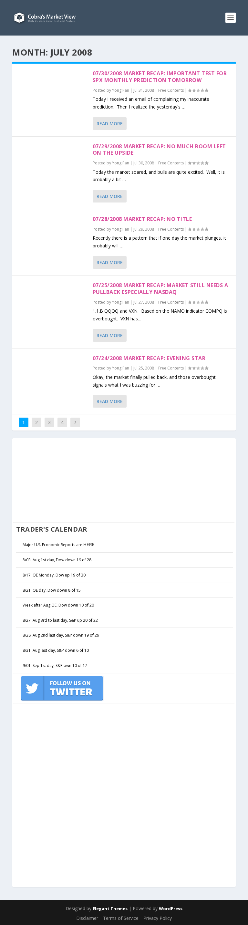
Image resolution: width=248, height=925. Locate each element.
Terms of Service (121, 918)
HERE (89, 544)
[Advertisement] (62, 479)
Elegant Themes (110, 908)
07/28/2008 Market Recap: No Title (142, 219)
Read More (110, 123)
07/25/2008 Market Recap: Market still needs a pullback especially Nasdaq (160, 289)
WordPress (170, 908)
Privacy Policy (157, 918)
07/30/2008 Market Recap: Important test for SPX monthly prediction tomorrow (160, 77)
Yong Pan (120, 90)
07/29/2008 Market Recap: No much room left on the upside (159, 150)
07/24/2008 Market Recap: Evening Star (149, 358)
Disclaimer (87, 918)
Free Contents (171, 90)
